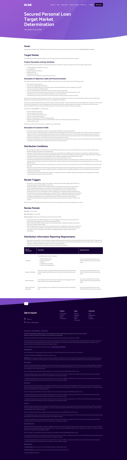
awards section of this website (59, 346)
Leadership (76, 315)
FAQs (75, 318)
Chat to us (29, 319)
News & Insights (74, 5)
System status (45, 330)
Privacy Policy (27, 330)
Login (91, 5)
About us (76, 313)
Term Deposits (63, 318)
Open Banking (92, 315)
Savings (61, 317)
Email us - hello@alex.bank (33, 322)
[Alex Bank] (28, 5)
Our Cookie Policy (36, 330)
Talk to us (83, 5)
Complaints (91, 318)
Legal (90, 313)
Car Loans (62, 315)
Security (90, 317)
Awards (76, 317)
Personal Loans (63, 313)
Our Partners (77, 320)
